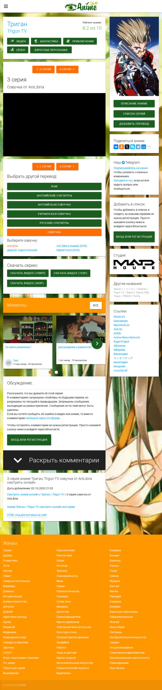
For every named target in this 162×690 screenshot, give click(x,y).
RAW (54, 186)
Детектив (63, 611)
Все (96, 305)
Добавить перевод (134, 123)
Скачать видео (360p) (27, 283)
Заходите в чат (123, 180)
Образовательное (121, 616)
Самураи (115, 601)
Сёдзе (7, 575)
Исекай (114, 621)
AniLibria (12, 246)
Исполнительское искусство (75, 662)
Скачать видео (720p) (70, 273)
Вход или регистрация (29, 439)
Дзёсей (7, 611)
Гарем (60, 586)
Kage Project (121, 341)
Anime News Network (127, 337)
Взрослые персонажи (51, 50)
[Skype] (132, 146)
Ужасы (114, 565)
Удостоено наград (14, 616)
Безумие (115, 606)
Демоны (8, 591)
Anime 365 (9, 685)
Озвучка (54, 232)
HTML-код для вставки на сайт (27, 514)
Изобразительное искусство (128, 637)
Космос (114, 555)
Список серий (134, 113)
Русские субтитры (54, 222)
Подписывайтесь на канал (131, 168)
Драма (7, 555)
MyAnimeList (122, 325)
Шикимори (121, 320)
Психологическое (68, 591)
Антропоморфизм (121, 647)
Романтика (10, 560)
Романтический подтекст (73, 668)
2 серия (43, 69)
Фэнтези (62, 565)
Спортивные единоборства (127, 652)
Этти (6, 565)
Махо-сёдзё (117, 627)
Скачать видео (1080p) (27, 273)
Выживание (11, 673)
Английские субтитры (54, 195)
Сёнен (20, 50)
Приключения (83, 41)
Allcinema (119, 345)
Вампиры (9, 586)
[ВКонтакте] (116, 146)
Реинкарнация (119, 662)
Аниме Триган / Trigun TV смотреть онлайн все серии (41, 506)
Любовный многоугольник (74, 627)
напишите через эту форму (42, 418)
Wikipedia (119, 349)
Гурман (114, 642)
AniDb (117, 333)
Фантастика (49, 41)
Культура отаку (67, 632)
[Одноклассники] (121, 146)
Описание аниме (134, 103)
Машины (62, 606)
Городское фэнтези (15, 642)
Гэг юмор (9, 662)
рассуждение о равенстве (74, 347)
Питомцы (116, 632)
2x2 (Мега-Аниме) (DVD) (72, 246)
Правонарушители (68, 616)
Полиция (62, 596)
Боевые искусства (15, 601)
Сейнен (114, 575)
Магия (114, 591)
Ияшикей (9, 627)
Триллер (62, 570)
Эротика (8, 647)
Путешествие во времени (73, 637)
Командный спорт (14, 637)
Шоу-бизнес (117, 668)
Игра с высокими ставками (21, 657)
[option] (27, 343)
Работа (61, 647)
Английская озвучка (54, 204)
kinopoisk (119, 366)
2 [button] (56, 372)
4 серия (67, 69)
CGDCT (7, 652)
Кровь (7, 621)
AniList (118, 329)
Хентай (114, 586)
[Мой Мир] (143, 146)
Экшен (21, 41)
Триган (17, 24)
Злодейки (63, 642)
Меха (60, 581)
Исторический (12, 596)
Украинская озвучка (54, 213)
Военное (115, 560)
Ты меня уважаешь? (18, 347)
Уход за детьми (66, 652)
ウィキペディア (123, 358)
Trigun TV (17, 31)
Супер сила (64, 601)
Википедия (121, 354)
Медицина (9, 632)
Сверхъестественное (16, 581)
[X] (127, 146)
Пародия (115, 596)
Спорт (113, 570)
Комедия (115, 550)
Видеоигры (64, 673)
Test (15, 360)
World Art (119, 316)
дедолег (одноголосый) (22, 250)
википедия (121, 362)
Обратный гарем (14, 668)
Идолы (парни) (66, 657)
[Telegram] (138, 146)
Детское (8, 606)
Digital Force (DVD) (68, 250)
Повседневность (67, 575)
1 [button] (50, 372)
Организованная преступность (130, 657)
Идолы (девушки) (68, 621)
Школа (7, 570)
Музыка (115, 581)
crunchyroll (120, 370)
